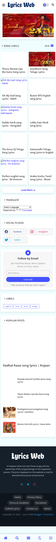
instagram (43, 231)
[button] (53, 5)
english (8, 306)
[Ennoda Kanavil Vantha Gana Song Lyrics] (9, 382)
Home (18, 497)
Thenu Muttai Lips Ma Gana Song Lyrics (33, 395)
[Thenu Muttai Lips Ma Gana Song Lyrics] (9, 397)
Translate (27, 210)
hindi (17, 306)
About (47, 508)
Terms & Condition (19, 502)
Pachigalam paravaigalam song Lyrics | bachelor (32, 410)
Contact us (31, 508)
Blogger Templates (44, 514)
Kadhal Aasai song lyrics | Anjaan (26, 365)
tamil (26, 306)
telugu (35, 306)
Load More (27, 189)
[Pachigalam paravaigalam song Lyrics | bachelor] (9, 412)
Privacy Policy (34, 497)
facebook (17, 231)
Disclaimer (41, 502)
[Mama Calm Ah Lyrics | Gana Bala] (9, 427)
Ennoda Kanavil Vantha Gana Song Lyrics (34, 380)
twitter (17, 239)
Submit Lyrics (13, 508)
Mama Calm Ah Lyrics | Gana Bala (33, 424)
